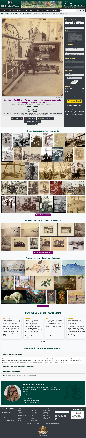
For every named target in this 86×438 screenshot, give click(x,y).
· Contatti (19, 410)
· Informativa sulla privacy (22, 415)
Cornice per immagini (34, 10)
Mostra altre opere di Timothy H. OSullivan (43, 252)
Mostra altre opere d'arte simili (43, 214)
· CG (18, 413)
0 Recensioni (35, 124)
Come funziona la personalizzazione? (12, 354)
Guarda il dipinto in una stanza (33, 121)
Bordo (66, 25)
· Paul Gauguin (45, 413)
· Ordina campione (33, 420)
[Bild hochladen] (83, 10)
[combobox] (74, 28)
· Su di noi (19, 420)
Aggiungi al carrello (75, 101)
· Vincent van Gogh (46, 410)
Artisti (14, 10)
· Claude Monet (45, 412)
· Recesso (19, 417)
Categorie (19, 10)
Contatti (56, 10)
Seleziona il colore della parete (46, 118)
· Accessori (32, 418)
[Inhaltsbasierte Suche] (80, 10)
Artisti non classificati (14, 13)
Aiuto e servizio (50, 10)
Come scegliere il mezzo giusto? (11, 371)
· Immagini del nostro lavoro (35, 417)
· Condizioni (19, 412)
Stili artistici (25, 10)
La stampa (42, 10)
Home (2, 13)
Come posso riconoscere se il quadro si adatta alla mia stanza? (19, 366)
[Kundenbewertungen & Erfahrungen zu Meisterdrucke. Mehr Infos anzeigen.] (77, 413)
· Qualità (31, 415)
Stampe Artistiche (8, 10)
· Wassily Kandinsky (46, 415)
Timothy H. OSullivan (24, 13)
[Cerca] (77, 10)
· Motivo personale (33, 410)
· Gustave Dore (45, 418)
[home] (2, 10)
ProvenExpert (8, 335)
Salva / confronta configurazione (75, 77)
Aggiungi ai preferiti (31, 118)
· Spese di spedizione (34, 413)
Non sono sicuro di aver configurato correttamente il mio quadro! (19, 376)
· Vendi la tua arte (33, 412)
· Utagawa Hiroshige (46, 417)
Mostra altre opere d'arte (43, 306)
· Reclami (19, 418)
